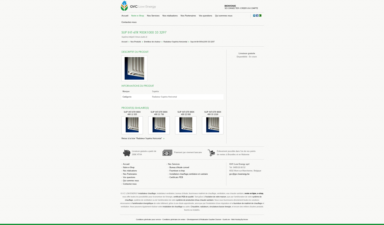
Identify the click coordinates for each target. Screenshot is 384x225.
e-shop (260, 193)
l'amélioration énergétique (142, 203)
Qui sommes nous (223, 15)
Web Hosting (236, 219)
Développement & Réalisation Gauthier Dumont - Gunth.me (208, 219)
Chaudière (195, 207)
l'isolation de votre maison (215, 197)
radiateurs (204, 207)
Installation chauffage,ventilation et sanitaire (189, 174)
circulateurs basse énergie (220, 207)
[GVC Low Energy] (124, 11)
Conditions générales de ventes (173, 219)
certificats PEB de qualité (183, 197)
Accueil (125, 15)
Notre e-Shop (137, 15)
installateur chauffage (147, 193)
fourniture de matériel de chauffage (248, 203)
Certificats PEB (176, 177)
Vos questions (205, 15)
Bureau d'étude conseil (179, 167)
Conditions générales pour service (148, 219)
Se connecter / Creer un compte (241, 8)
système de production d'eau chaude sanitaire (195, 200)
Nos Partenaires (188, 15)
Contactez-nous (129, 22)
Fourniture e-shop (177, 171)
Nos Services (153, 15)
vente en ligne (250, 193)
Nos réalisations (170, 15)
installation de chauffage (173, 207)
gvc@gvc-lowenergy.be (239, 174)
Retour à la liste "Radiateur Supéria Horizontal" (142, 138)
